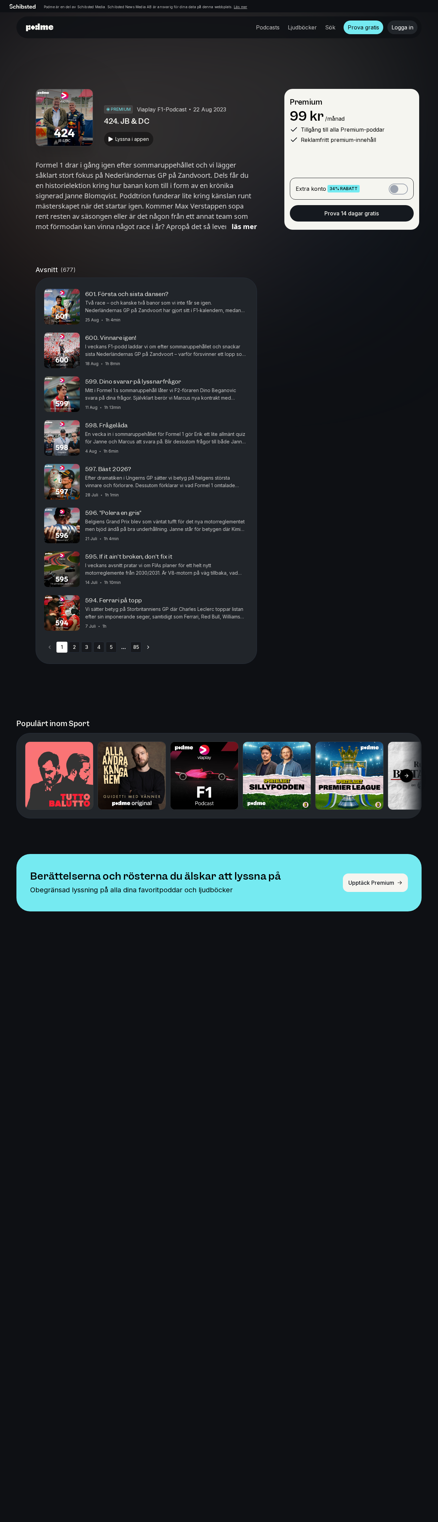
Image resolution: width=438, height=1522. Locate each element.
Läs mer (240, 7)
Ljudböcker (302, 27)
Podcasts (268, 27)
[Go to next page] (148, 647)
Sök (330, 27)
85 (136, 647)
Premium (306, 102)
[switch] (398, 189)
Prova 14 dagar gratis (351, 213)
